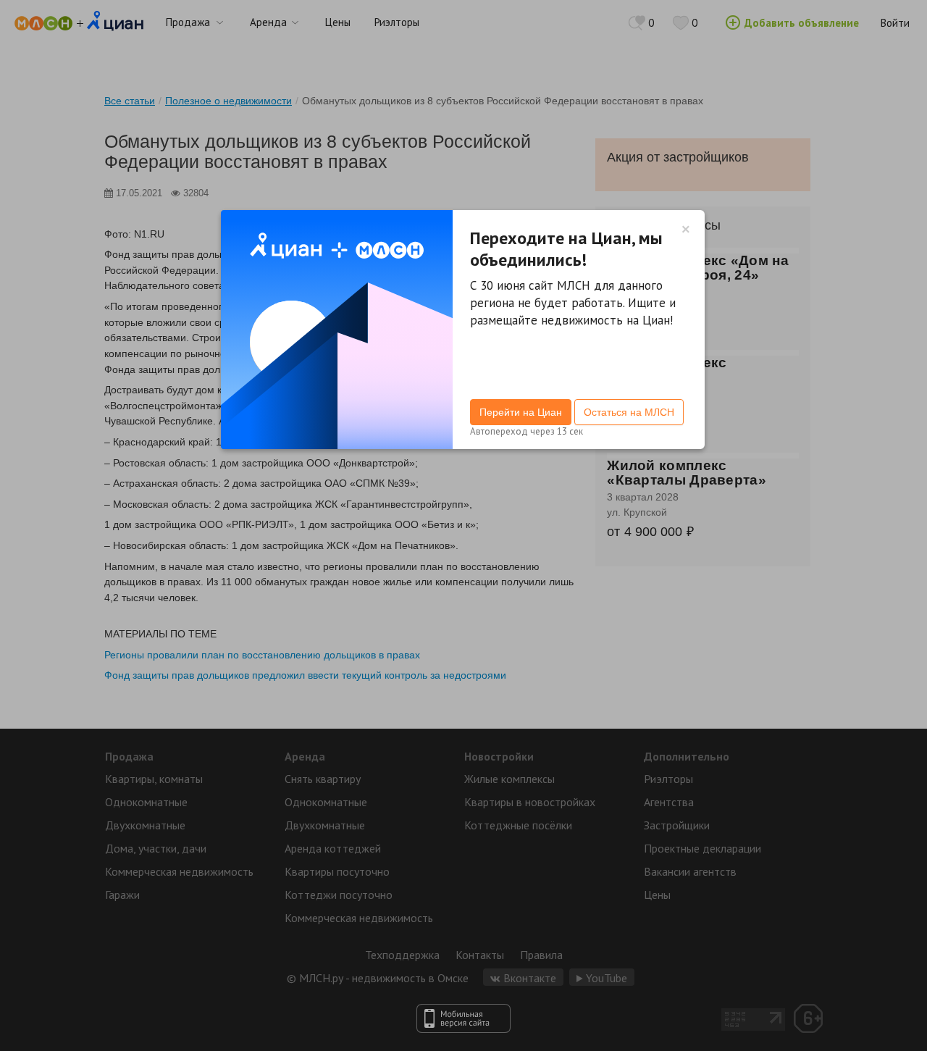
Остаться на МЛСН (629, 412)
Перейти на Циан (520, 412)
